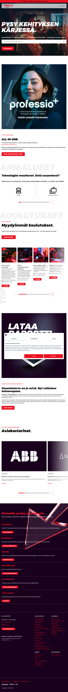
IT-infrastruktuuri (39, 626)
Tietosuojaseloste (6, 681)
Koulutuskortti (55, 622)
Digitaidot (37, 624)
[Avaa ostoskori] (61, 6)
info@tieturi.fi (5, 624)
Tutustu (46, 1)
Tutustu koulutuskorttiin (9, 587)
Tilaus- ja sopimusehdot (40, 660)
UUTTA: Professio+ (55, 618)
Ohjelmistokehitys (39, 634)
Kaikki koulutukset (39, 618)
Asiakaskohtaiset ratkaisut (57, 620)
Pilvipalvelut (38, 636)
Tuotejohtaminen (39, 644)
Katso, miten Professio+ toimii (13, 154)
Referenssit (54, 633)
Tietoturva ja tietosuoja (40, 642)
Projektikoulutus (39, 638)
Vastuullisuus (38, 664)
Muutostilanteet (55, 624)
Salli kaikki (53, 356)
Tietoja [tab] (54, 338)
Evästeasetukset (25, 681)
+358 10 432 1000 (6, 622)
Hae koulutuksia (7, 532)
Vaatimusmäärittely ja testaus (42, 646)
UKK (36, 658)
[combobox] (34, 41)
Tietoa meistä (38, 654)
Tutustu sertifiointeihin (9, 545)
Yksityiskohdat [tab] (34, 338)
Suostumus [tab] (14, 338)
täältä (10, 640)
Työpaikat (37, 656)
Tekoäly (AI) (37, 640)
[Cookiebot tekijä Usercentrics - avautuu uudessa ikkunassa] (57, 335)
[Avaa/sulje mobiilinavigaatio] (64, 6)
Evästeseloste (15, 681)
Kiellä (33, 356)
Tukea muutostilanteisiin (9, 573)
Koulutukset (8, 48)
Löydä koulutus (8, 237)
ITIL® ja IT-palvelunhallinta (41, 628)
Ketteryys (37, 630)
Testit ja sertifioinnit (56, 654)
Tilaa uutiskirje (38, 662)
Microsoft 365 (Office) (40, 632)
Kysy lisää (5, 600)
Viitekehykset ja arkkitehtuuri (42, 648)
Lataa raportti (8, 407)
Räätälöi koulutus (8, 559)
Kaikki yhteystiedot (8, 628)
